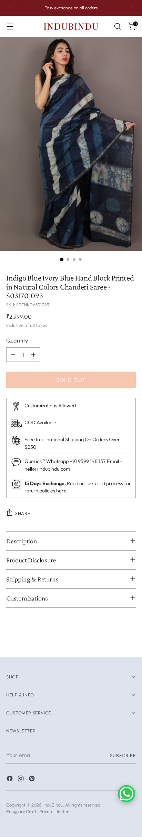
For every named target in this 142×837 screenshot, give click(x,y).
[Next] (131, 8)
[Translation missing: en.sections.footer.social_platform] (10, 779)
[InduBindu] (71, 26)
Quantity (17, 340)
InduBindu (53, 805)
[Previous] (10, 8)
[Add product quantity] (33, 355)
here (61, 491)
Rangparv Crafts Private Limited (37, 811)
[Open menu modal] (10, 26)
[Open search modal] (117, 26)
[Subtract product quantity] (13, 355)
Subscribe (123, 755)
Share (22, 513)
